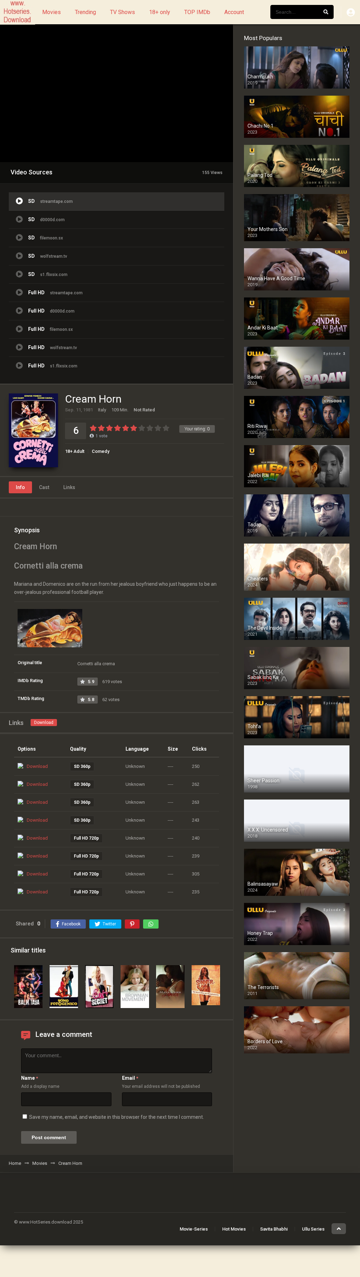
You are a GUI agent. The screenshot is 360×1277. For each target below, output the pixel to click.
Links (69, 487)
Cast (44, 487)
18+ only (159, 12)
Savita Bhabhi (274, 1229)
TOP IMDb (197, 12)
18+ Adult (74, 451)
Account (234, 12)
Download (43, 722)
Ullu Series (313, 1229)
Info (20, 487)
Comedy (100, 451)
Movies (51, 12)
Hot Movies (234, 1229)
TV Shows (122, 12)
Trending (85, 12)
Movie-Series (194, 1229)
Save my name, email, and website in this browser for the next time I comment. (116, 1117)
